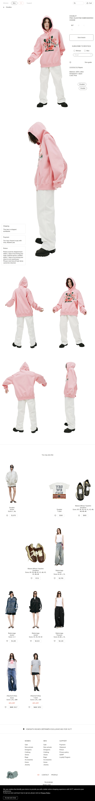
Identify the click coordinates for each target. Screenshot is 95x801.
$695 (84, 515)
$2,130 (61, 641)
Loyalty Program (64, 757)
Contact (45, 775)
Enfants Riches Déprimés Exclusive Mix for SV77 (49, 729)
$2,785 (61, 578)
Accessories (29, 760)
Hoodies (9, 7)
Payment (62, 744)
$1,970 (13, 515)
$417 (13, 707)
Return (61, 750)
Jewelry (27, 765)
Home (27, 762)
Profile (54, 775)
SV (21, 3)
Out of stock (81, 37)
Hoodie (82, 88)
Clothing (27, 752)
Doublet (73, 16)
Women (5, 3)
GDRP (61, 755)
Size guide (88, 62)
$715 (37, 578)
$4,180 (13, 641)
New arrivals (29, 747)
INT (72, 25)
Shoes (27, 755)
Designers (28, 750)
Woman (78, 51)
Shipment (62, 747)
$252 (37, 707)
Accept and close (10, 798)
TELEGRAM (48, 782)
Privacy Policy (45, 793)
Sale (26, 744)
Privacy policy (64, 752)
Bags (26, 757)
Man (87, 51)
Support (29, 3)
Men (14, 3)
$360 (61, 515)
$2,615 (37, 641)
